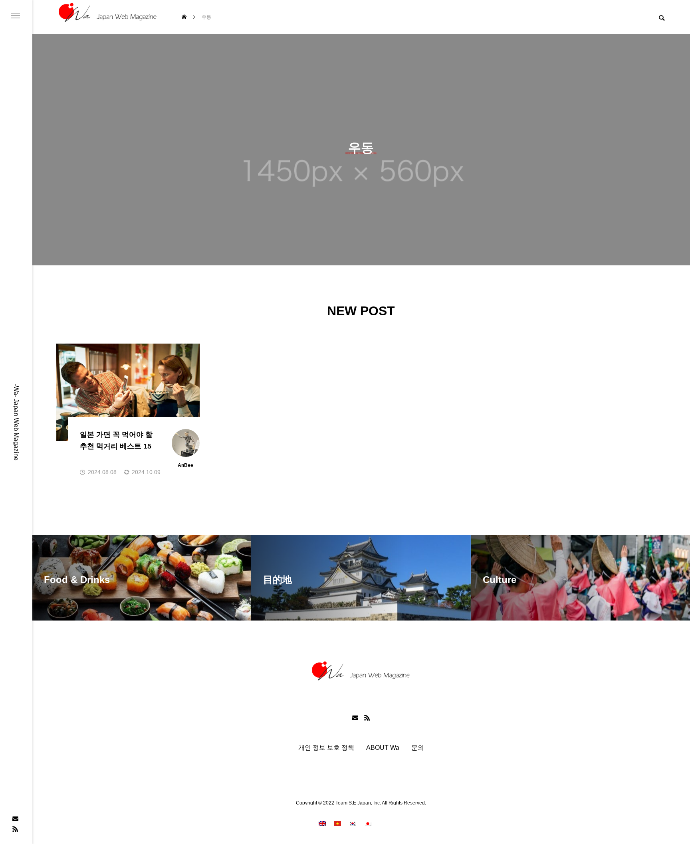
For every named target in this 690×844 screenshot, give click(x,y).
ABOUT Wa (382, 748)
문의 (417, 748)
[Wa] (108, 17)
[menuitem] (322, 823)
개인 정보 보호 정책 (326, 748)
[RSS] (15, 829)
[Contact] (15, 818)
